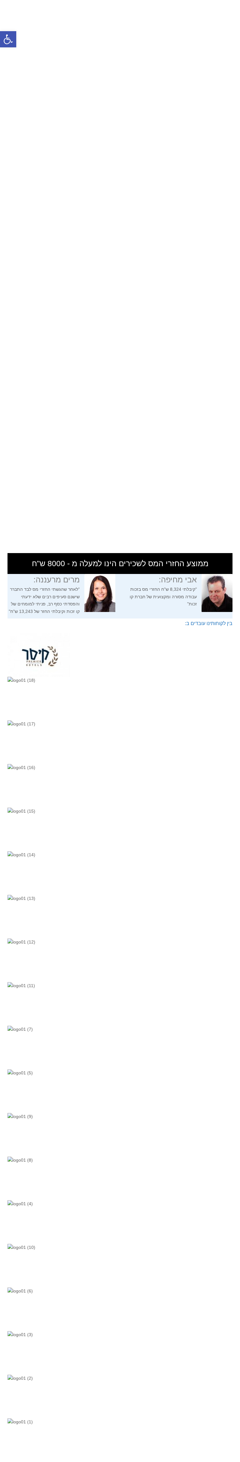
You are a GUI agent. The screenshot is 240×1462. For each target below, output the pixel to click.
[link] (8, 39)
